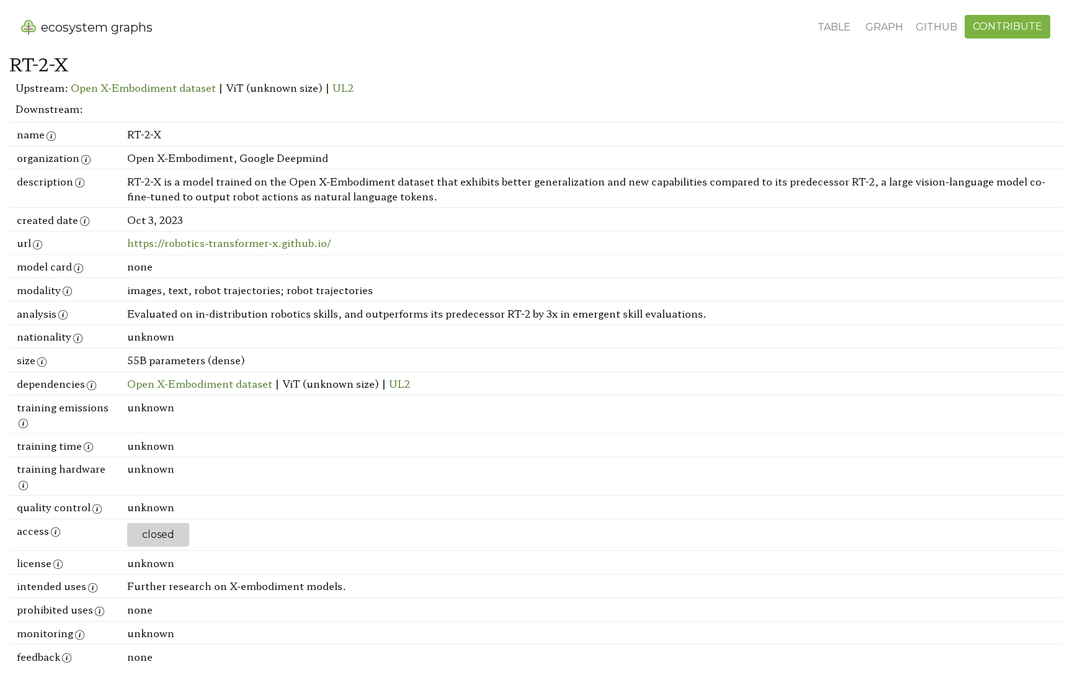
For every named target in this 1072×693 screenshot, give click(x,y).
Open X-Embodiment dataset (143, 87)
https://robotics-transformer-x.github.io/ (229, 242)
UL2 (343, 87)
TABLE (834, 27)
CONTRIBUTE (1007, 26)
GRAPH (884, 27)
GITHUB (936, 27)
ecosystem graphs (95, 27)
